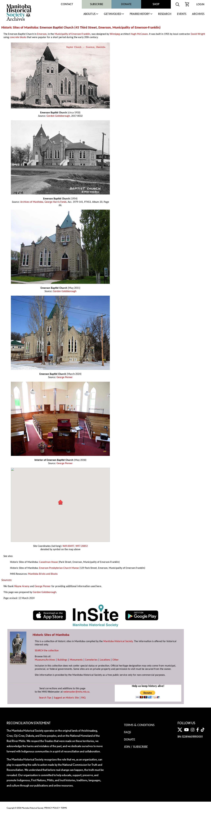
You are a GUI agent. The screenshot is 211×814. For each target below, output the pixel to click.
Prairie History (140, 14)
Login (200, 4)
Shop (156, 4)
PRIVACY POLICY (52, 808)
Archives (198, 14)
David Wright (198, 34)
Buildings (62, 660)
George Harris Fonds (55, 202)
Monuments (76, 660)
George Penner (65, 377)
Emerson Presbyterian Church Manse (59, 568)
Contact (67, 4)
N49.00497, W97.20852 (75, 546)
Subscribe (96, 4)
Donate (126, 4)
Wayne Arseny (21, 586)
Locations (105, 660)
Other (115, 660)
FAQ (83, 697)
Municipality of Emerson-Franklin (135, 27)
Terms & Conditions (139, 725)
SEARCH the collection (47, 650)
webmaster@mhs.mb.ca (76, 692)
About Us (89, 14)
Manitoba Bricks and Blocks (43, 574)
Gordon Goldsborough (58, 116)
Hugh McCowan (139, 34)
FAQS (127, 732)
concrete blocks (18, 37)
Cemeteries (91, 660)
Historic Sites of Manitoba (19, 27)
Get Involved (112, 14)
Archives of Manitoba (31, 202)
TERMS (64, 808)
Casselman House (48, 562)
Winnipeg (115, 34)
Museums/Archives (45, 660)
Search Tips (45, 697)
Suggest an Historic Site (66, 697)
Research (164, 14)
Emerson (104, 27)
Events (181, 14)
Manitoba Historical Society (118, 641)
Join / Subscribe (136, 747)
